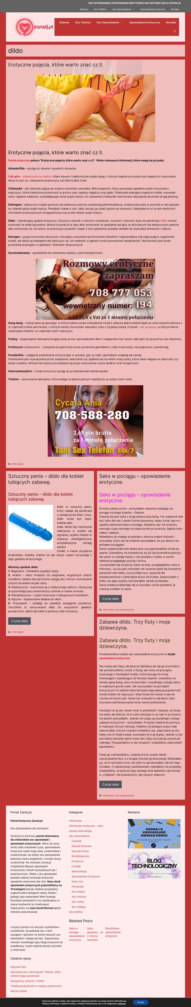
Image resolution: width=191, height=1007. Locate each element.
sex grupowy (148, 327)
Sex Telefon (100, 9)
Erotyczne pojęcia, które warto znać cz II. (55, 65)
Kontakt (175, 9)
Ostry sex (77, 881)
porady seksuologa (80, 830)
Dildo (164, 220)
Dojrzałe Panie (80, 851)
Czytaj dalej (19, 621)
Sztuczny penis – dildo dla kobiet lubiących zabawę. (46, 479)
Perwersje (78, 886)
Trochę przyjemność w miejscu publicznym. (36, 986)
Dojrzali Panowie (81, 846)
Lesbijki (76, 866)
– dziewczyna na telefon (30, 176)
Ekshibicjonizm (80, 856)
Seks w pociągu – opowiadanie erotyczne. (134, 479)
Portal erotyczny (19, 160)
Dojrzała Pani (18, 966)
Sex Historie (79, 896)
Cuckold (76, 841)
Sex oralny (78, 901)
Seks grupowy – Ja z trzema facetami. (95, 934)
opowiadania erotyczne (114, 658)
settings (122, 1003)
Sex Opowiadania (122, 9)
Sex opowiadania (125, 609)
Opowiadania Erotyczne (152, 9)
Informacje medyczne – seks (86, 825)
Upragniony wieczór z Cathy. (27, 980)
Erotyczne (77, 861)
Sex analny (78, 891)
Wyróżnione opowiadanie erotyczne (113, 932)
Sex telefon (76, 911)
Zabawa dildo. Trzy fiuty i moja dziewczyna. (134, 625)
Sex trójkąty (79, 906)
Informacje (17, 463)
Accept (140, 1002)
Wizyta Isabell (18, 991)
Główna (84, 9)
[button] (174, 31)
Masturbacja (79, 871)
